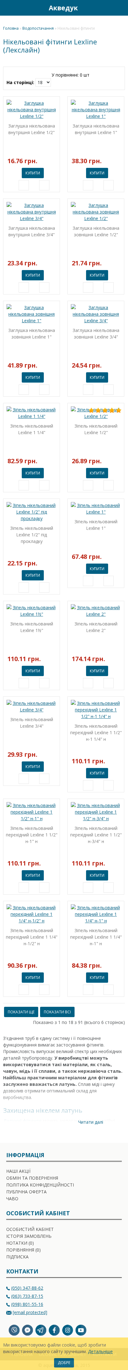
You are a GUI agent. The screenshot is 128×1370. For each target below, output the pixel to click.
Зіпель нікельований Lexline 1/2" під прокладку (31, 534)
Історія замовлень (29, 1236)
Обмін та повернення (32, 1178)
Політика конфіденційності (40, 1185)
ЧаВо (12, 1199)
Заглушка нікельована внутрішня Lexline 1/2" (31, 129)
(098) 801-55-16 (27, 1304)
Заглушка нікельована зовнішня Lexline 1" (31, 333)
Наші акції (18, 1171)
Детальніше (100, 1351)
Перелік (102, 74)
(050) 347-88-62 (27, 1288)
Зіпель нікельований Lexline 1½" (31, 627)
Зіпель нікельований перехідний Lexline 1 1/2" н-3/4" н (96, 834)
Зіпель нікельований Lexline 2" (96, 627)
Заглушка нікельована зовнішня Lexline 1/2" (96, 231)
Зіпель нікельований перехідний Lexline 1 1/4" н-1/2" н (31, 936)
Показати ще (21, 1012)
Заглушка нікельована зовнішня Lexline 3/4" (96, 333)
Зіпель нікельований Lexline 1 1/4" (31, 429)
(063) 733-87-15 (27, 1296)
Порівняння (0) (23, 1250)
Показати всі (57, 1012)
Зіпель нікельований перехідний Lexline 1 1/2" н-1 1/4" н (96, 732)
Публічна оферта (26, 1192)
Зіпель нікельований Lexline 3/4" (31, 722)
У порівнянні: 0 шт (70, 75)
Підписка (17, 1257)
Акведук (63, 7)
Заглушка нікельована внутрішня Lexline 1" (96, 129)
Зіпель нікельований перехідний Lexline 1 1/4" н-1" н (96, 936)
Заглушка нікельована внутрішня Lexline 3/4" (31, 231)
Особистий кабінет (30, 1229)
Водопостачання (38, 28)
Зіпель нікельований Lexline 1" (96, 525)
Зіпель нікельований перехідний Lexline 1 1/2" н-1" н (31, 834)
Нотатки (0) (20, 1243)
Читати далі (90, 1122)
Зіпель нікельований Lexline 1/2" (96, 429)
